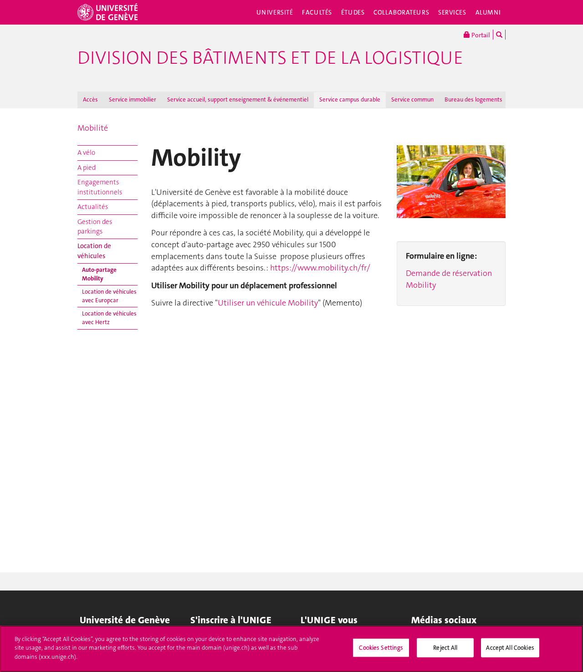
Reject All (445, 648)
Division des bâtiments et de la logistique (270, 58)
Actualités (92, 206)
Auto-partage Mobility (99, 274)
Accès (90, 99)
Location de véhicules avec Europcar (109, 296)
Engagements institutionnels (99, 187)
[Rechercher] (499, 35)
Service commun (412, 99)
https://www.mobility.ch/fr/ (320, 267)
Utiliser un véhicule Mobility (268, 302)
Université (274, 12)
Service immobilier (132, 99)
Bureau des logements (473, 99)
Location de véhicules (94, 250)
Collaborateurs (401, 12)
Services (452, 12)
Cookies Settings (381, 648)
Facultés (317, 12)
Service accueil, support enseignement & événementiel (237, 99)
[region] (291, 649)
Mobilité (92, 127)
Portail (480, 35)
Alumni (488, 12)
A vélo (86, 152)
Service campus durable (349, 99)
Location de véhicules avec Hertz (109, 318)
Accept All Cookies (510, 648)
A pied (86, 167)
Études (352, 12)
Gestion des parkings (94, 226)
